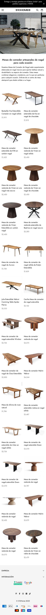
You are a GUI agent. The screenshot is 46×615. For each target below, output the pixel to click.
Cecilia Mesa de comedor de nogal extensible (34, 300)
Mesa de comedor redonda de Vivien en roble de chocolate (32, 551)
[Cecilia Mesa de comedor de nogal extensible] (34, 286)
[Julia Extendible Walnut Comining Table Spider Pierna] (12, 286)
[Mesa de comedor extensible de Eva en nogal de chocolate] (34, 98)
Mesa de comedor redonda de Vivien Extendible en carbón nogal (10, 226)
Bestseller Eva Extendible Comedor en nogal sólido (11, 112)
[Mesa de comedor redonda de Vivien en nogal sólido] (34, 135)
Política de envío (8, 599)
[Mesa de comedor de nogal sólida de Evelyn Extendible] (34, 249)
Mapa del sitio (7, 603)
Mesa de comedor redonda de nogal (31, 337)
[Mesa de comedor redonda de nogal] (34, 323)
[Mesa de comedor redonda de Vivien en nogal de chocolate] (34, 172)
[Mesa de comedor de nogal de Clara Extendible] (12, 357)
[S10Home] (23, 10)
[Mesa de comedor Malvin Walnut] (34, 357)
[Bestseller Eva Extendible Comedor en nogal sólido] (12, 98)
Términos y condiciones (10, 588)
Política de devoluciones (10, 592)
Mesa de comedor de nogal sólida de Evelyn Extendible (32, 265)
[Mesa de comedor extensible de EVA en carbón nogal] (12, 135)
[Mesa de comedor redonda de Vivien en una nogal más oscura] (12, 172)
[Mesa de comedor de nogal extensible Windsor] (12, 323)
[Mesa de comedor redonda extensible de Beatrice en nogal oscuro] (34, 209)
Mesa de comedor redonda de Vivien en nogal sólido (32, 151)
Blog (3, 584)
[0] (41, 10)
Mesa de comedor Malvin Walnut (33, 372)
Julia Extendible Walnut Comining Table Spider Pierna (10, 302)
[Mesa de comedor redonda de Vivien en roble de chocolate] (34, 535)
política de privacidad (9, 595)
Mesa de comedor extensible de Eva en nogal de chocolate (32, 114)
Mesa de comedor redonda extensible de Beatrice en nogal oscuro (33, 225)
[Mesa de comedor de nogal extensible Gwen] (34, 429)
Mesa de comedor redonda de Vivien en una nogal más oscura (12, 188)
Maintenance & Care (9, 581)
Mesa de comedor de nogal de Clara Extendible (12, 372)
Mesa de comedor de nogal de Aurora (10, 263)
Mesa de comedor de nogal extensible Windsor (11, 337)
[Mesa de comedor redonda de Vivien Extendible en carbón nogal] (12, 209)
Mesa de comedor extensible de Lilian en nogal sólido (10, 445)
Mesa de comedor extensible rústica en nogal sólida (34, 408)
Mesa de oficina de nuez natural (11, 406)
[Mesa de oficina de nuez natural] (12, 392)
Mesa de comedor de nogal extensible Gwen (33, 443)
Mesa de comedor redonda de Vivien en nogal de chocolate (32, 188)
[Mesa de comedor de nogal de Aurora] (12, 249)
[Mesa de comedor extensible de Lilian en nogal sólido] (12, 429)
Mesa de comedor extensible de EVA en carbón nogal (10, 151)
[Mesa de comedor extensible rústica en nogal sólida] (34, 392)
